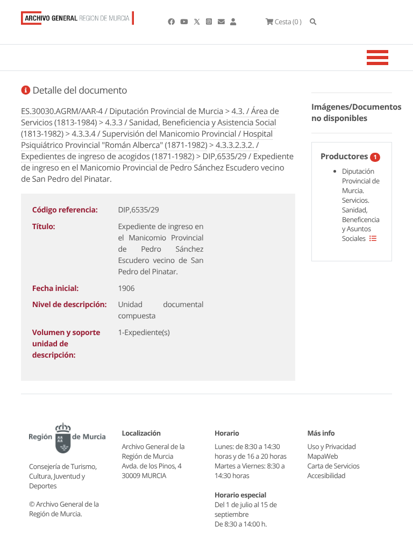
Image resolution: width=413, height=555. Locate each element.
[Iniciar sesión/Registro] (233, 21)
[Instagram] (209, 21)
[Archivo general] (77, 15)
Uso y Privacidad (332, 446)
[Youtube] (184, 21)
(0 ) (288, 21)
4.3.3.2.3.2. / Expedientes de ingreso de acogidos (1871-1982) (140, 151)
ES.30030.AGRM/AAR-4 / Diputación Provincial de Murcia (122, 111)
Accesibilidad (327, 475)
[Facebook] (172, 21)
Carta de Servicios (334, 466)
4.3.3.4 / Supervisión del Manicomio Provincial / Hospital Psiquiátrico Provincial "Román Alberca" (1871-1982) (147, 140)
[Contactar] (222, 21)
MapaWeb (323, 456)
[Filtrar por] (373, 238)
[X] (198, 21)
